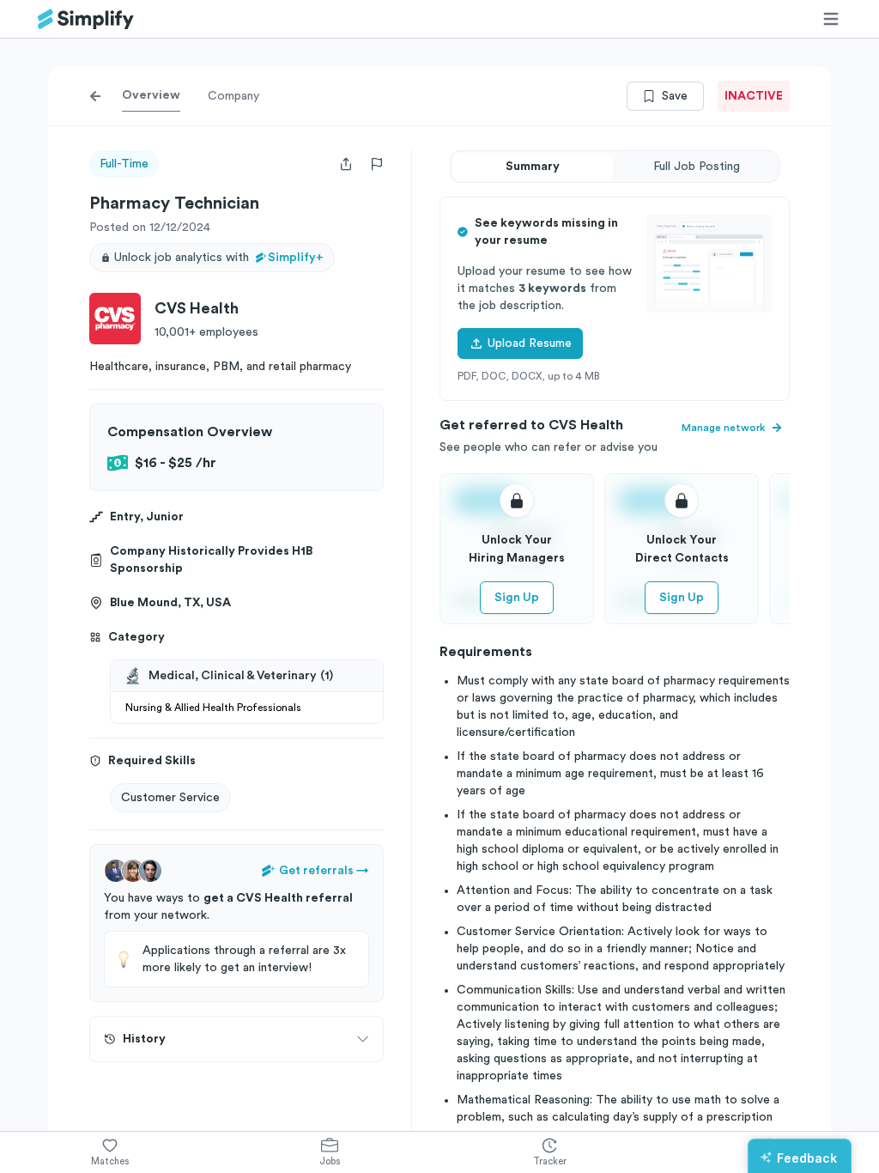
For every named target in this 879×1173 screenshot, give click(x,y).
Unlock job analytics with (219, 258)
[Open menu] (831, 19)
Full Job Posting (696, 167)
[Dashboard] (85, 19)
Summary (533, 167)
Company (233, 96)
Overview (151, 95)
